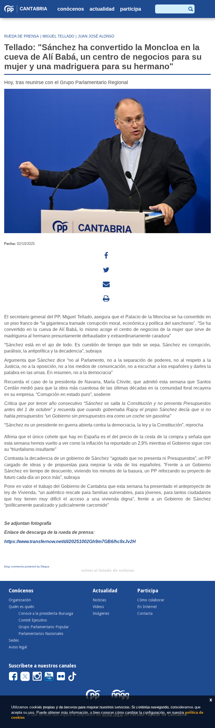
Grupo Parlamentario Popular (43, 627)
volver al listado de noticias (107, 570)
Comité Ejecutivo (32, 620)
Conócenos (70, 9)
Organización (20, 600)
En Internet (147, 606)
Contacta (145, 613)
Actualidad (102, 9)
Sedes (14, 640)
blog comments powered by (26, 566)
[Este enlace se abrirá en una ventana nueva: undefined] (106, 256)
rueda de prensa (21, 36)
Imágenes (101, 613)
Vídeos (98, 606)
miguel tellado (58, 36)
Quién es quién (21, 606)
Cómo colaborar (150, 600)
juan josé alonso (96, 36)
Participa (130, 9)
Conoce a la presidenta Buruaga (45, 613)
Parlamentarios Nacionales (40, 633)
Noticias (99, 600)
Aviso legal (18, 647)
